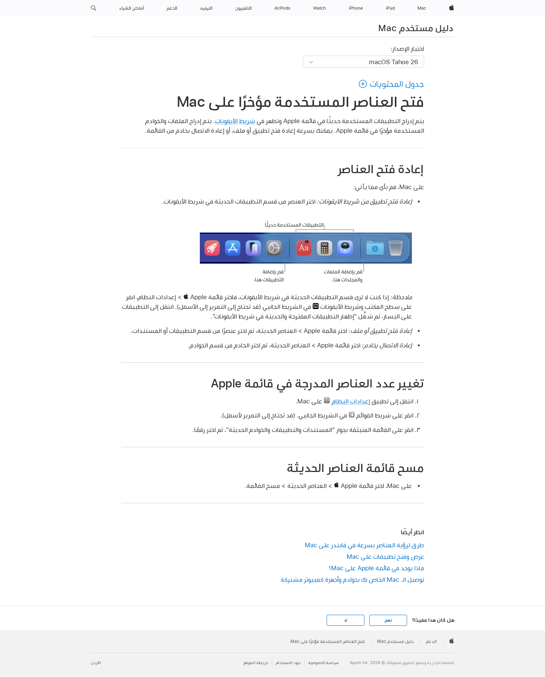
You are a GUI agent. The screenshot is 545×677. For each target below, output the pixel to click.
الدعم (431, 641)
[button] (93, 8)
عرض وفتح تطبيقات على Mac (385, 556)
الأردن (96, 663)
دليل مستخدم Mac (415, 27)
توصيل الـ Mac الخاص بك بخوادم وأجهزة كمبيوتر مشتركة (352, 579)
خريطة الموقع (256, 663)
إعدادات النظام (351, 401)
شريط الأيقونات (235, 121)
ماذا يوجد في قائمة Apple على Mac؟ (376, 568)
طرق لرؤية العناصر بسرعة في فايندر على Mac (364, 545)
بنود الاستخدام (288, 663)
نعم (388, 620)
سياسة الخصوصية (323, 663)
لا (345, 620)
